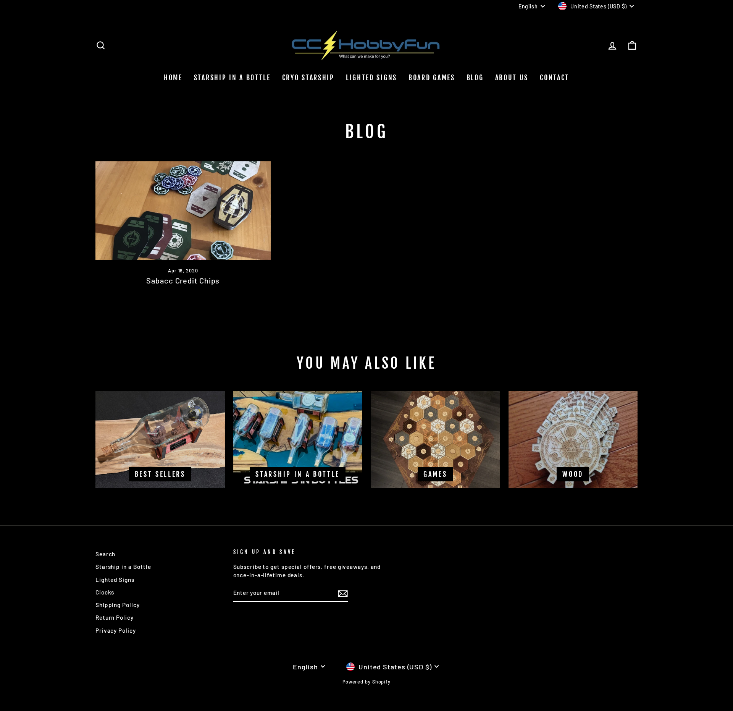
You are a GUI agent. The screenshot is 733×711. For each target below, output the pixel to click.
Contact (554, 77)
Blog (475, 77)
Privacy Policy (115, 630)
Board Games (431, 77)
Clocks (104, 592)
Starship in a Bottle (123, 566)
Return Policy (114, 617)
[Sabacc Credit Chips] (183, 210)
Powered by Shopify (366, 682)
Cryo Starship (308, 77)
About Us (512, 77)
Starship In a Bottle (232, 77)
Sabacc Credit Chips (183, 280)
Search (105, 554)
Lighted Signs (371, 77)
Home (173, 77)
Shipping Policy (117, 604)
